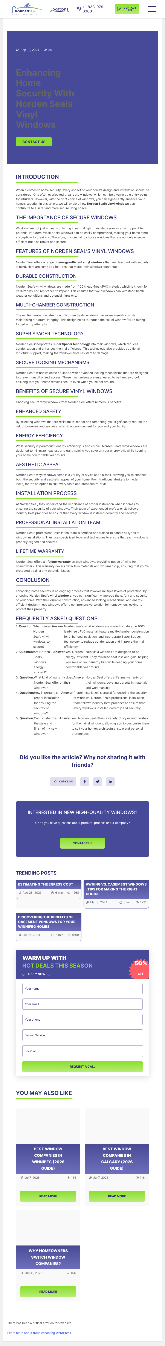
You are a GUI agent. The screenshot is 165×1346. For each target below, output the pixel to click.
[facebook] (84, 781)
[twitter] (97, 781)
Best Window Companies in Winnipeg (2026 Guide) (48, 1159)
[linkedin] (110, 781)
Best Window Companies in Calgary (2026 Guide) (117, 1159)
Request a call (82, 1066)
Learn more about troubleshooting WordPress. (39, 1333)
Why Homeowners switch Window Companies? (48, 1257)
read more (48, 1196)
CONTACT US (82, 843)
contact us (33, 142)
